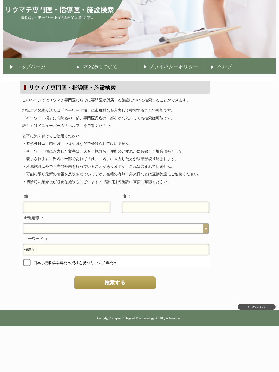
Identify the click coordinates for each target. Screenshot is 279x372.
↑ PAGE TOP (257, 306)
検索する (115, 282)
